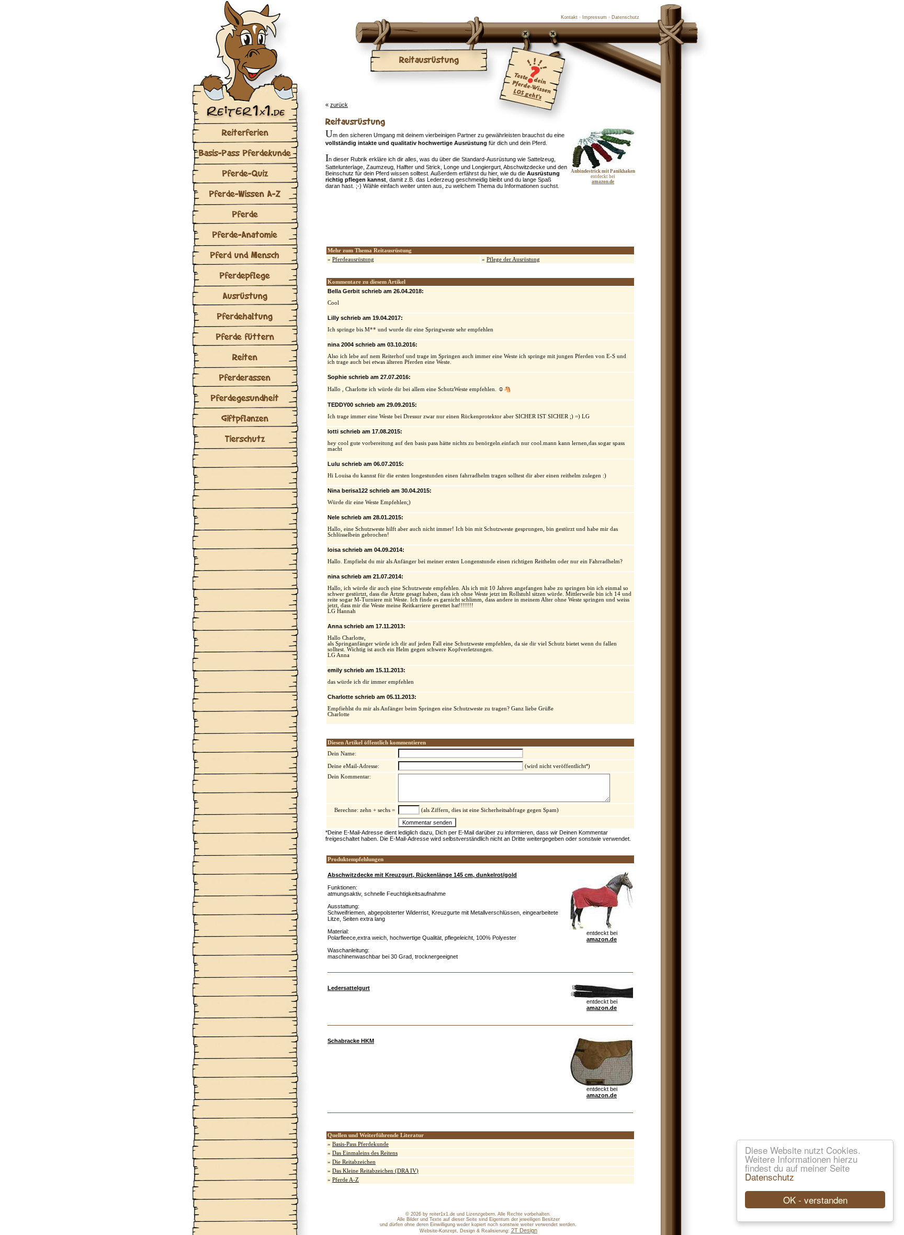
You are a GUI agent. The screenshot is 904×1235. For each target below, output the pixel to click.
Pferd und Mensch (244, 254)
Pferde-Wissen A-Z (244, 193)
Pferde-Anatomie (244, 234)
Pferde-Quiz (245, 173)
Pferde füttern (245, 336)
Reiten (244, 356)
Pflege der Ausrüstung (513, 259)
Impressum (594, 17)
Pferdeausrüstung (353, 259)
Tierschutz (245, 438)
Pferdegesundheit (245, 397)
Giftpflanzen (244, 418)
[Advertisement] (447, 217)
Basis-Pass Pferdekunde (245, 152)
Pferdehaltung (245, 315)
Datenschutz (769, 1176)
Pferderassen (244, 377)
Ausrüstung (245, 295)
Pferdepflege (245, 275)
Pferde (245, 213)
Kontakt (569, 17)
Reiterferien (245, 132)
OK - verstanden (815, 1199)
